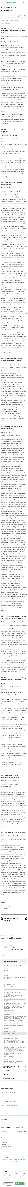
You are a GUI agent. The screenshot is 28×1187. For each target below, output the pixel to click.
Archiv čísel (6, 1070)
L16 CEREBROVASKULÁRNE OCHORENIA (13, 1020)
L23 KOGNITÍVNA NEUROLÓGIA (11, 1038)
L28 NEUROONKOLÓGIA (9, 1056)
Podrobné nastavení (8, 1184)
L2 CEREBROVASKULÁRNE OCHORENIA (11, 919)
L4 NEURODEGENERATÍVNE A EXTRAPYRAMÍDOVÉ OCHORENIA (15, 978)
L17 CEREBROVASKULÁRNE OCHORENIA (13, 1023)
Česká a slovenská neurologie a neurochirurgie (11, 1067)
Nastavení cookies (5, 1149)
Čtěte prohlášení (12, 1159)
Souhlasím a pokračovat (19, 1184)
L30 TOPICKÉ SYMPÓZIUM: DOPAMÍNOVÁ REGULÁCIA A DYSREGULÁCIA (13, 1062)
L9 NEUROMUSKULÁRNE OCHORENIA (12, 992)
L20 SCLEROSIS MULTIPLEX (10, 1031)
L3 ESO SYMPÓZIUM (8, 972)
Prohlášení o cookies (6, 1146)
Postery (6, 970)
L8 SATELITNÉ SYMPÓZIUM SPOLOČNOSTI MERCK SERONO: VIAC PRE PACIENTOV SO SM (15, 989)
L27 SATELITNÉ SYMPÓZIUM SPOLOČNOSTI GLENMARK (13, 1054)
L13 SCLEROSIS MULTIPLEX (10, 1010)
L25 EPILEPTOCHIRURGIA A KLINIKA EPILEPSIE (14, 1045)
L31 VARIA (6, 968)
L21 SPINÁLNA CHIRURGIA (9, 1033)
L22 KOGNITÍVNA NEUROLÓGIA (11, 1036)
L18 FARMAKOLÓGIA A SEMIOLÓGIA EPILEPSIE (14, 1025)
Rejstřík (6, 975)
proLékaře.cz (8, 2)
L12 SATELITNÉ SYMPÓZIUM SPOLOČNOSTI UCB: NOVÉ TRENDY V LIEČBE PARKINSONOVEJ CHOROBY (14, 1007)
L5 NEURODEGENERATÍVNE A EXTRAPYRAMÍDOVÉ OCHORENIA (15, 981)
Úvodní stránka (5, 1127)
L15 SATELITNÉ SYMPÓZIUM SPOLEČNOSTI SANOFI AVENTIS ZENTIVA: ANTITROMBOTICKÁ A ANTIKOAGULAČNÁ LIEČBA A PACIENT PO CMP (15, 1017)
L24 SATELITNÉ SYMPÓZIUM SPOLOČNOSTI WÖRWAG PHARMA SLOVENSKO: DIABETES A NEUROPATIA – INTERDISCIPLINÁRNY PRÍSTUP (14, 1041)
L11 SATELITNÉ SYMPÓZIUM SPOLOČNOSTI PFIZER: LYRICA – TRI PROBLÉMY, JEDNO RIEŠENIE (15, 1004)
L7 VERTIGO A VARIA (8, 986)
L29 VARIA (6, 1059)
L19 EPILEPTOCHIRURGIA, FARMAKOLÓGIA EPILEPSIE (13, 1028)
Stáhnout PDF (23, 15)
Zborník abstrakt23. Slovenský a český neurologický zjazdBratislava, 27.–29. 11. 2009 (13, 995)
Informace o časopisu (8, 1078)
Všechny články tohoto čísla (10, 961)
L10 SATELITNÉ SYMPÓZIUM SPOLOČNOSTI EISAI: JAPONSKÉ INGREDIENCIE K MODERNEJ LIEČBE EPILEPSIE (14, 999)
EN (26, 2)
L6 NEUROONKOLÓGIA (9, 984)
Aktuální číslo (6, 1074)
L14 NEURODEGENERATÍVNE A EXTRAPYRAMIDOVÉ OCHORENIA (15, 1014)
